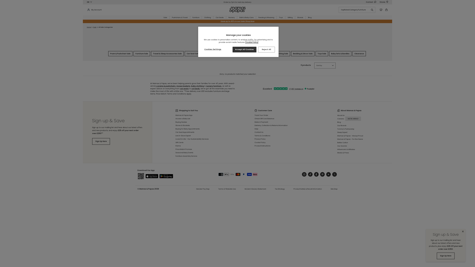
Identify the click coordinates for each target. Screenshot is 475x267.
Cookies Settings (212, 49)
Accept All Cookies (244, 49)
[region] (238, 42)
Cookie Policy (252, 42)
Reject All (266, 49)
